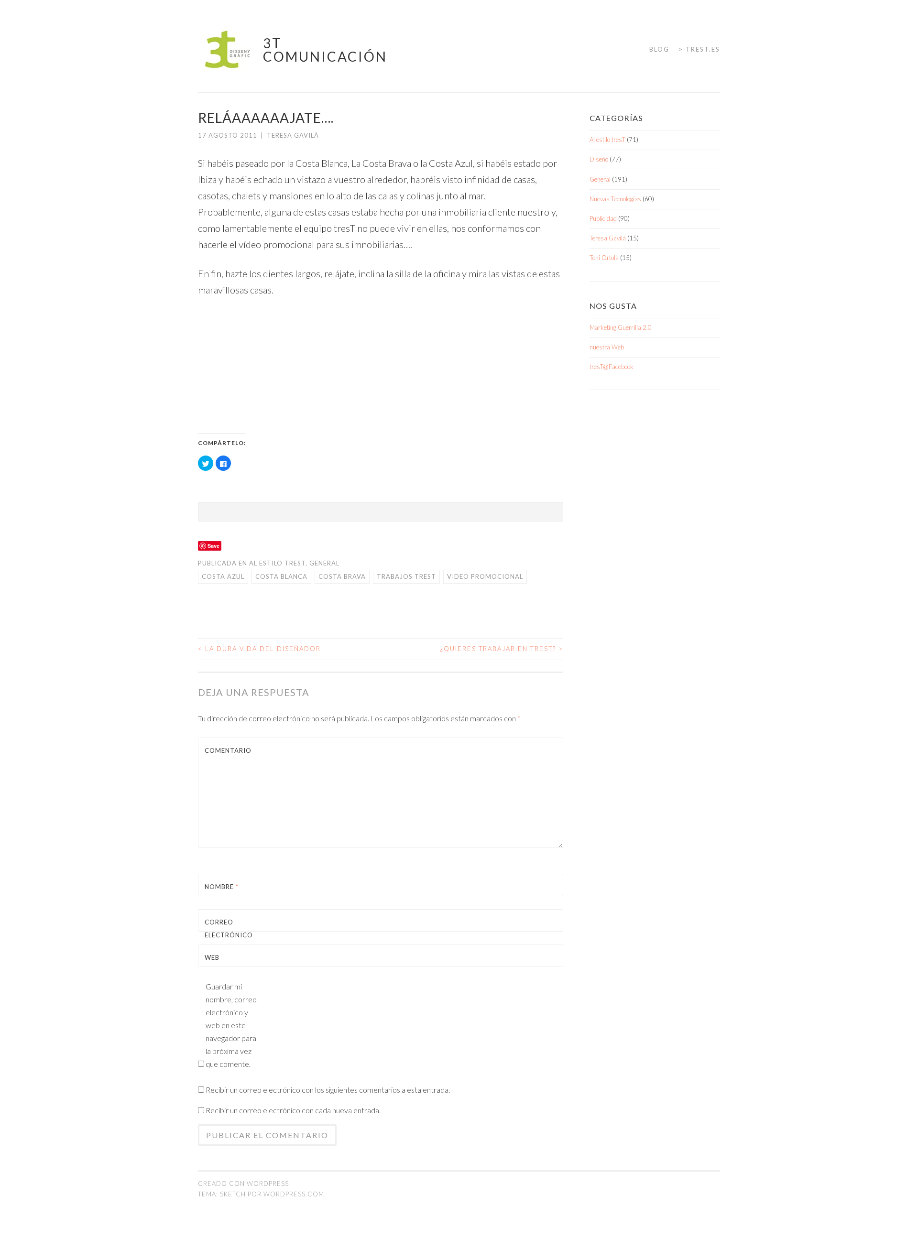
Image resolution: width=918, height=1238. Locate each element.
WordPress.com (293, 1194)
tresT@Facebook (612, 366)
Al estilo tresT (277, 563)
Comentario (227, 750)
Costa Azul (223, 576)
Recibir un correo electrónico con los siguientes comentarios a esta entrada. (328, 1089)
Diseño (599, 159)
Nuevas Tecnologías (615, 199)
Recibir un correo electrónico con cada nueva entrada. (293, 1110)
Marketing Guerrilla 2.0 (621, 327)
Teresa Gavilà (293, 135)
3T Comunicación (325, 50)
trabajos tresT (406, 576)
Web (212, 957)
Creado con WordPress (243, 1183)
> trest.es (699, 49)
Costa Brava (342, 576)
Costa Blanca (281, 576)
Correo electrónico (227, 935)
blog (659, 49)
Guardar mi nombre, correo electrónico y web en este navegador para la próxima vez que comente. (231, 1025)
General (324, 563)
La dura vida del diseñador (259, 648)
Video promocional (485, 576)
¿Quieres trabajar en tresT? (501, 648)
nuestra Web (607, 347)
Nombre (222, 886)
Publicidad (603, 218)
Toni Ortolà (604, 257)
